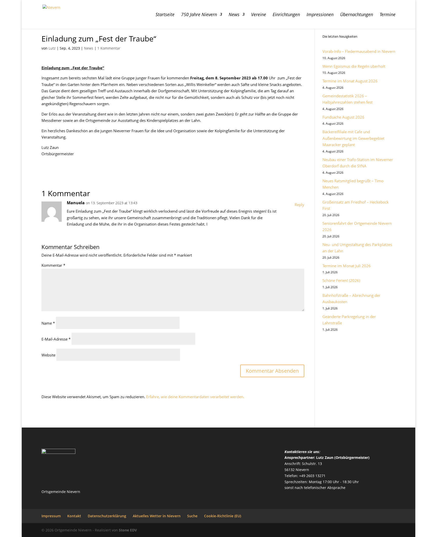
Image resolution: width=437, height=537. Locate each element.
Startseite (165, 15)
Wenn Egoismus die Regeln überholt (353, 66)
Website (48, 354)
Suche (192, 515)
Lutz (52, 48)
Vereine (258, 15)
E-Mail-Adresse (56, 339)
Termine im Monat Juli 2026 (346, 265)
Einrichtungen (286, 15)
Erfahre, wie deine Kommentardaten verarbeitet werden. (195, 396)
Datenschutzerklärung (107, 515)
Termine (388, 15)
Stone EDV (128, 530)
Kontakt (74, 515)
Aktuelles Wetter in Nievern (157, 515)
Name (48, 323)
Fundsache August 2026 (343, 117)
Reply (299, 204)
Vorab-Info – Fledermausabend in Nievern (358, 51)
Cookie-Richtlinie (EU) (222, 515)
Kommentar (53, 265)
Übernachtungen (356, 15)
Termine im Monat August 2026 (350, 80)
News (234, 15)
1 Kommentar (108, 48)
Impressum (51, 515)
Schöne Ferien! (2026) (341, 280)
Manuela (76, 203)
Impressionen (320, 15)
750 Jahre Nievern (199, 15)
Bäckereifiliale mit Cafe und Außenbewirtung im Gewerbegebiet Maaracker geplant (353, 138)
